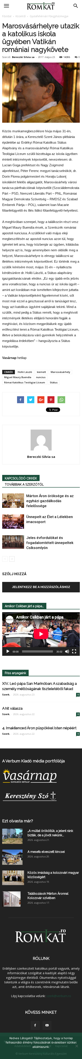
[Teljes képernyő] (74, 651)
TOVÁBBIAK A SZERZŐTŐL (24, 484)
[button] (76, 6)
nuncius (40, 377)
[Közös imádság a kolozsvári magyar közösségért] (13, 877)
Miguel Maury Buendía (17, 377)
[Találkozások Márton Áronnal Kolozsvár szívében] (11, 899)
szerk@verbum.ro (58, 996)
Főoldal (6, 16)
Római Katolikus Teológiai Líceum (24, 382)
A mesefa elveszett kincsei (46, 851)
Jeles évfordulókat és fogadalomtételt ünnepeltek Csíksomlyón (49, 542)
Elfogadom (41, 1052)
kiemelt (41, 372)
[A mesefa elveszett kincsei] (12, 857)
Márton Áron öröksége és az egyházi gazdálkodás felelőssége (50, 501)
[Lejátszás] (8, 651)
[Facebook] (35, 1025)
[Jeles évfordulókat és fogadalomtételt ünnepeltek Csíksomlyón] (13, 542)
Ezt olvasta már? (17, 821)
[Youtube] (47, 1025)
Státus (54, 382)
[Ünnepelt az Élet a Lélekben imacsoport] (13, 521)
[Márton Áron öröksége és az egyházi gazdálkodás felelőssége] (13, 500)
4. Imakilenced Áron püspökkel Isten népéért (39, 728)
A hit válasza (12, 708)
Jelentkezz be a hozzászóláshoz (41, 587)
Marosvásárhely (60, 372)
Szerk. (6, 694)
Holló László (25, 372)
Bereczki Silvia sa (23, 57)
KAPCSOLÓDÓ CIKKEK (21, 478)
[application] (41, 634)
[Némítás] (67, 651)
